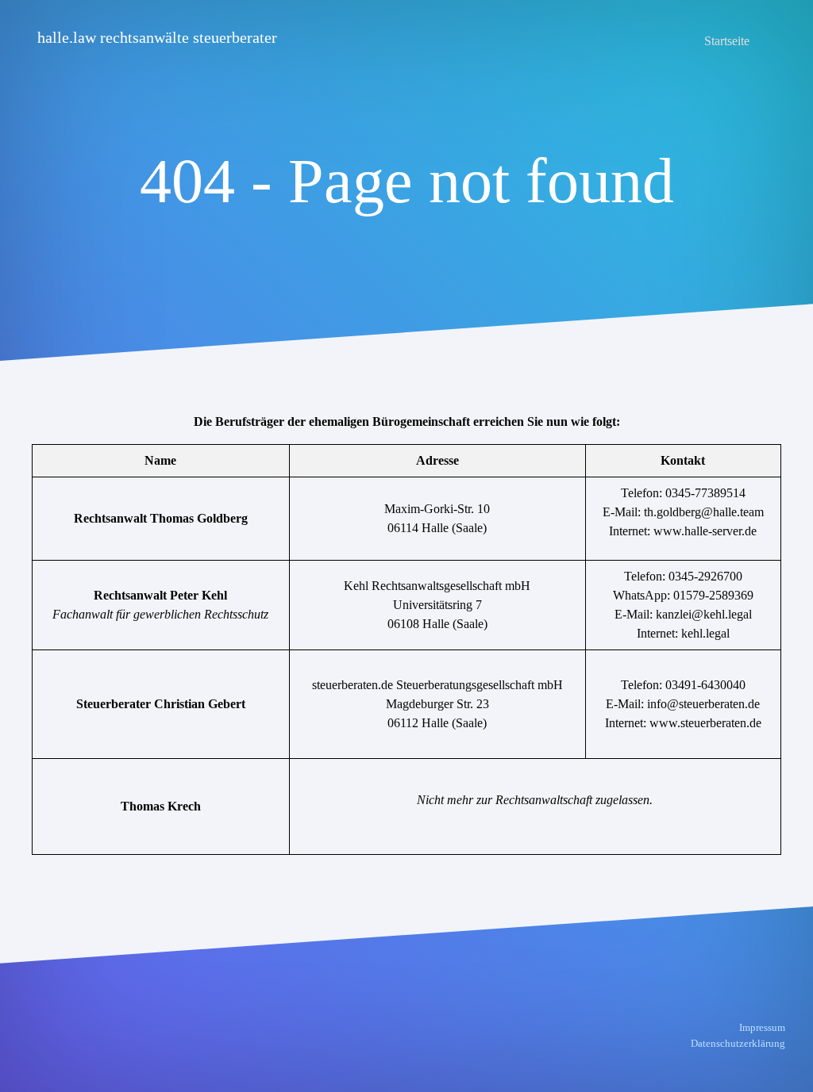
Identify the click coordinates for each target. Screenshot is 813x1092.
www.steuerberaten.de (705, 723)
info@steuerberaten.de (703, 704)
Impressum (762, 1027)
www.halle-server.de (705, 531)
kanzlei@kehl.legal (704, 614)
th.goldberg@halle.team (704, 512)
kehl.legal (705, 633)
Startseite (726, 41)
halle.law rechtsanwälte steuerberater (157, 37)
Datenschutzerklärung (738, 1043)
